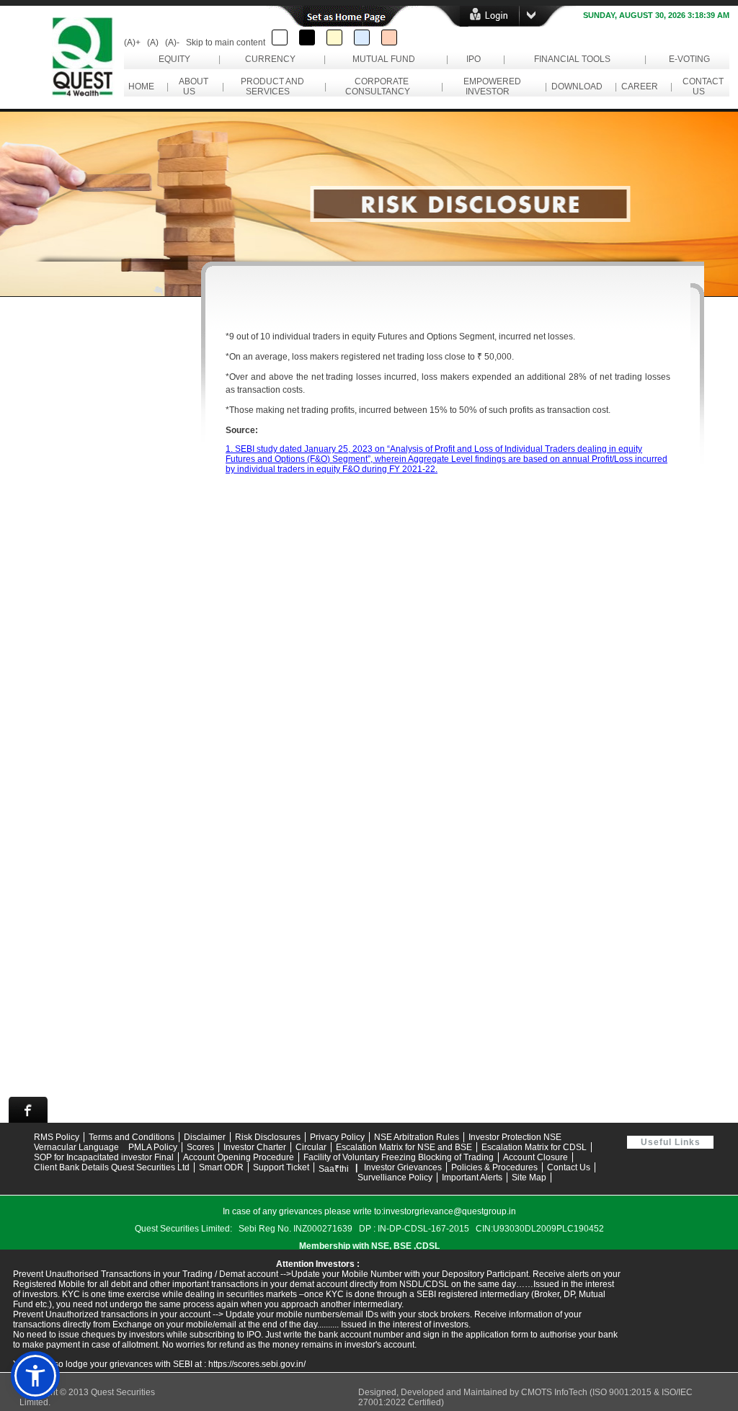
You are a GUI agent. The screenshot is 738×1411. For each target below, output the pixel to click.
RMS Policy (56, 1137)
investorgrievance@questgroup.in (449, 1211)
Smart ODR (221, 1167)
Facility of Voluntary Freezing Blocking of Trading (398, 1157)
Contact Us (701, 86)
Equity (174, 59)
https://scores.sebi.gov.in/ (257, 1364)
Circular (310, 1147)
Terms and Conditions (131, 1137)
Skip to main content (225, 42)
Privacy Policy (337, 1137)
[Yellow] (334, 37)
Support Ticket (281, 1167)
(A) (153, 42)
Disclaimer (205, 1137)
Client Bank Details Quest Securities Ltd (112, 1167)
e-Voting (689, 59)
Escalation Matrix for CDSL (534, 1147)
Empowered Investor (490, 86)
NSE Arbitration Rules (416, 1137)
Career (639, 86)
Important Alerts (472, 1177)
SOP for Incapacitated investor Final (104, 1157)
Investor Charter (254, 1147)
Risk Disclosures (268, 1137)
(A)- (172, 42)
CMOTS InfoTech (555, 1392)
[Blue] (362, 37)
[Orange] (389, 37)
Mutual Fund (384, 59)
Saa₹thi (334, 1169)
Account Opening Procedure (238, 1157)
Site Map (529, 1177)
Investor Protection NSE (514, 1137)
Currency (270, 59)
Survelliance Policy (394, 1177)
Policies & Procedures (494, 1167)
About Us (191, 86)
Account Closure (535, 1157)
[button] (35, 1376)
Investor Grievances (403, 1167)
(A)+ (132, 42)
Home (141, 86)
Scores (200, 1147)
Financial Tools (572, 59)
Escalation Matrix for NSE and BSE (404, 1147)
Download (577, 86)
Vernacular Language (76, 1147)
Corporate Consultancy (379, 86)
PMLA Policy (152, 1147)
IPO (473, 59)
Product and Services (270, 86)
